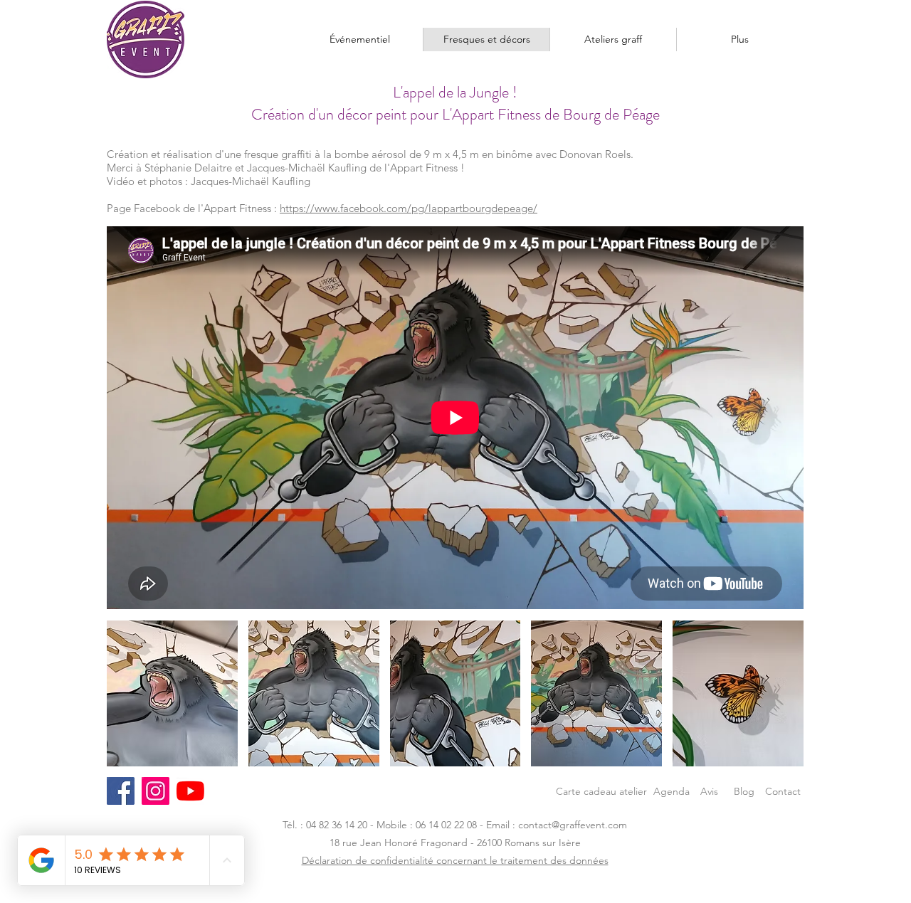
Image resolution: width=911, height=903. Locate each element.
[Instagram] (155, 791)
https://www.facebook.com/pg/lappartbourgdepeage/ (408, 208)
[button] (172, 693)
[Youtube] (190, 791)
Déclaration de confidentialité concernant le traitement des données (455, 860)
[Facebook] (121, 791)
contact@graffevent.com (572, 824)
